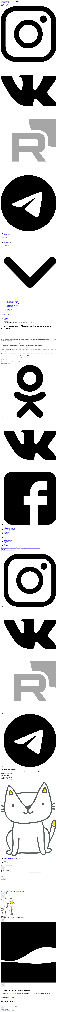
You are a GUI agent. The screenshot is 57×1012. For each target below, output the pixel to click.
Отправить (3, 893)
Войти (2, 1007)
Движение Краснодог (12, 302)
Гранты (8, 310)
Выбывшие (6, 243)
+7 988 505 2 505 (35, 548)
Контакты (6, 311)
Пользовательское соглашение (11, 859)
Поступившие (7, 242)
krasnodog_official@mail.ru (7, 550)
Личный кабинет (8, 540)
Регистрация (7, 234)
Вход (5, 233)
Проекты (6, 241)
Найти (16, 1)
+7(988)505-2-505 (5, 2)
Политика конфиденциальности (12, 858)
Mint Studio (9, 865)
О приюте (9, 299)
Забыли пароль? (5, 1009)
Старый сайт (10, 309)
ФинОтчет (6, 862)
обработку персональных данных (17, 891)
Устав (5, 861)
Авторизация (4, 997)
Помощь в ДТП (10, 306)
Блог (8, 307)
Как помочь (7, 239)
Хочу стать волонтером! (13, 303)
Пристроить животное (12, 305)
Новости (6, 321)
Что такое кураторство (12, 301)
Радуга (5, 544)
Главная (6, 317)
